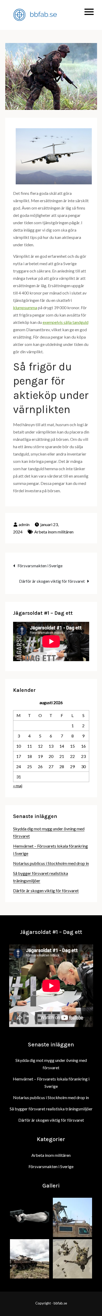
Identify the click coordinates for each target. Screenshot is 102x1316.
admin (24, 524)
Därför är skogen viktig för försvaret (52, 581)
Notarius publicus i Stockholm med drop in (51, 863)
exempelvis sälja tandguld (65, 322)
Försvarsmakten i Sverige (40, 565)
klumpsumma (25, 307)
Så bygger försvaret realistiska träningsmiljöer (51, 1108)
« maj (17, 785)
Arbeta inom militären (53, 531)
